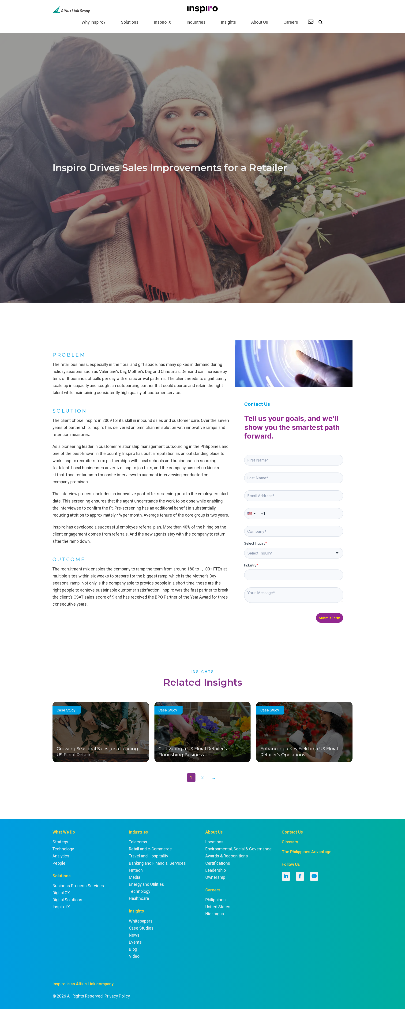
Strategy (60, 842)
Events (135, 942)
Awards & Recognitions (226, 856)
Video (134, 956)
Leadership (215, 870)
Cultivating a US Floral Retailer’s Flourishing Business (192, 751)
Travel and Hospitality (148, 856)
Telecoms (138, 842)
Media (134, 877)
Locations (214, 842)
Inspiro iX (162, 22)
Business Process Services (78, 885)
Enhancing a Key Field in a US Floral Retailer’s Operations (299, 751)
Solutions (130, 22)
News (134, 935)
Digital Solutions (67, 899)
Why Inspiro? (93, 22)
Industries (196, 22)
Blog (133, 949)
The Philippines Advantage (306, 851)
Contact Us (292, 832)
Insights (228, 22)
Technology (63, 849)
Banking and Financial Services (157, 863)
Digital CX (61, 892)
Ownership (215, 877)
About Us (259, 22)
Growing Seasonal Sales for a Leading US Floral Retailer (97, 751)
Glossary (290, 842)
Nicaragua (214, 914)
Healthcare (139, 898)
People (58, 863)
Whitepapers (141, 921)
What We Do (63, 832)
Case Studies (141, 928)
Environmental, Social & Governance (238, 849)
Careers (291, 22)
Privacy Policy (117, 996)
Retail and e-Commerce (150, 849)
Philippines (215, 899)
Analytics (60, 856)
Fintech (136, 870)
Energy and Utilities (146, 884)
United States (217, 907)
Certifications (217, 863)
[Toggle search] (321, 22)
